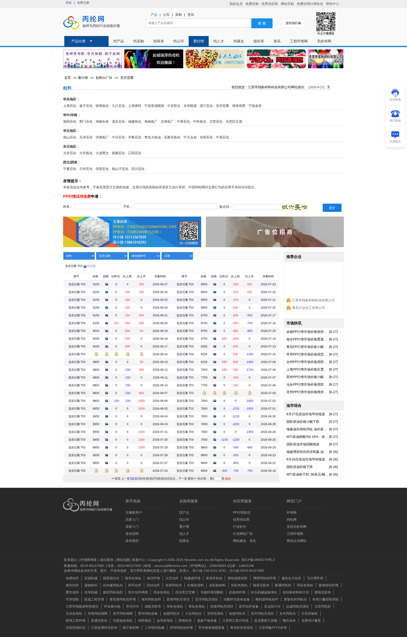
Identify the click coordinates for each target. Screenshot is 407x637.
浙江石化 (206, 106)
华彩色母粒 (175, 606)
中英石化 (222, 137)
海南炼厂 (151, 121)
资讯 (190, 14)
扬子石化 (86, 106)
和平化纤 (134, 585)
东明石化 (206, 137)
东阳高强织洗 (75, 627)
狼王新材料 (131, 627)
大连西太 (102, 153)
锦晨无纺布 (261, 585)
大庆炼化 (86, 153)
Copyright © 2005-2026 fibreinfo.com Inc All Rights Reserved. (194, 560)
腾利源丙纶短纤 (266, 599)
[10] (167, 478)
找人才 (218, 41)
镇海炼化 (102, 106)
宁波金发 (255, 106)
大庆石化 (69, 153)
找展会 (238, 41)
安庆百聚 (127, 78)
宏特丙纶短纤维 (181, 627)
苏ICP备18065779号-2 (258, 560)
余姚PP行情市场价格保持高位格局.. (307, 332)
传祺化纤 (72, 578)
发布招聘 (132, 534)
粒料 (67, 88)
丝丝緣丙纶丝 (113, 585)
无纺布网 (324, 41)
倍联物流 (144, 620)
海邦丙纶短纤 (151, 599)
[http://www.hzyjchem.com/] (215, 58)
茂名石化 (118, 121)
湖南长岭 (102, 121)
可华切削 (72, 599)
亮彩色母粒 (305, 585)
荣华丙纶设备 (148, 613)
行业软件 (239, 526)
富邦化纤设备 (249, 606)
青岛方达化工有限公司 (308, 304)
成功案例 (107, 560)
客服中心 (139, 560)
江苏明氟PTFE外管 (273, 627)
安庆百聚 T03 (73, 266)
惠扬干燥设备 (207, 620)
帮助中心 (332, 4)
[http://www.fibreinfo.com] (275, 244)
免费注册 (83, 2)
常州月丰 (132, 606)
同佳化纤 (153, 585)
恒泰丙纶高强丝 (221, 606)
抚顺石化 (118, 153)
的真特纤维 (237, 592)
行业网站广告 (243, 534)
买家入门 (132, 519)
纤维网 (292, 512)
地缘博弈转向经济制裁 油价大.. (307, 452)
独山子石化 (120, 169)
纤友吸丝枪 (112, 606)
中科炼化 (199, 121)
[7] (155, 478)
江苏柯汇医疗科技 (235, 620)
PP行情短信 (241, 512)
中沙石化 (118, 137)
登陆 (68, 2)
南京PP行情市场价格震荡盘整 (307, 339)
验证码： (225, 207)
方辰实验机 (309, 613)
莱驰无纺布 (322, 592)
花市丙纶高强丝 (262, 613)
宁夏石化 (69, 169)
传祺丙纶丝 (173, 585)
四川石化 (138, 169)
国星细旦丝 (111, 578)
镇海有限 (238, 106)
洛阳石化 (69, 121)
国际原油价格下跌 (299, 467)
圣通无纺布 (99, 620)
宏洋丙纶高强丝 (206, 599)
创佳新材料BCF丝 (296, 592)
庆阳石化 (102, 169)
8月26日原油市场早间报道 (305, 459)
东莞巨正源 (234, 121)
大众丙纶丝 (193, 613)
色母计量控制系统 (325, 599)
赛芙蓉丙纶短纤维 (123, 599)
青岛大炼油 (152, 137)
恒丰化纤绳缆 (138, 592)
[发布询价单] (293, 23)
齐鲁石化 (134, 137)
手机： (128, 206)
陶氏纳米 (289, 620)
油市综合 (293, 405)
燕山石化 (69, 137)
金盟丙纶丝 (171, 613)
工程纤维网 (299, 41)
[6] (151, 478)
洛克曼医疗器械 (265, 620)
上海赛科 (134, 106)
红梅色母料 (195, 585)
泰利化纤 (72, 585)
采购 (178, 14)
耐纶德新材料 (238, 578)
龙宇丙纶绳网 (123, 613)
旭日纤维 (153, 578)
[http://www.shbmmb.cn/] (92, 58)
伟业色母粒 (161, 592)
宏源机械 (91, 578)
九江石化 (118, 106)
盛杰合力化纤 (291, 578)
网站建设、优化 (244, 541)
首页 (67, 78)
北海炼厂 (167, 121)
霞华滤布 (72, 592)
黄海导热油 (214, 578)
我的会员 (236, 4)
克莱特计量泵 (311, 620)
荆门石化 (86, 121)
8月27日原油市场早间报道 (305, 414)
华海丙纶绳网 (97, 613)
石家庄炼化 (172, 137)
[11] (172, 478)
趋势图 (91, 266)
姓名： (68, 206)
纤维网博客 (89, 560)
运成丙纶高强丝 (297, 606)
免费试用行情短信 (310, 4)
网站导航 (287, 4)
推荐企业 (293, 257)
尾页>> (192, 478)
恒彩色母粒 (239, 585)
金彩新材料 (217, 585)
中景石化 (183, 121)
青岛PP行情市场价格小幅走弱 (307, 347)
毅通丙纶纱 (283, 585)
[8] (158, 478)
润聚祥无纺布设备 (237, 599)
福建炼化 (134, 121)
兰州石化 (86, 169)
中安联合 (173, 106)
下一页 (183, 478)
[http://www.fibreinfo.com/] (132, 244)
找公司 (178, 41)
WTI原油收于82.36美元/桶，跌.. (307, 474)
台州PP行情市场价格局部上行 (307, 362)
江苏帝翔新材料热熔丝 (82, 606)
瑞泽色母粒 (133, 578)
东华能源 (190, 106)
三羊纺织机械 (154, 627)
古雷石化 (216, 121)
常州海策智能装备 (211, 627)
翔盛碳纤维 (192, 578)
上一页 (125, 478)
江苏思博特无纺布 (104, 627)
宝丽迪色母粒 (123, 620)
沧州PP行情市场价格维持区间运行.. (307, 392)
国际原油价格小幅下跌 (302, 421)
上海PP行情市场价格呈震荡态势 (307, 369)
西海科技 (185, 620)
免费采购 (252, 4)
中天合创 (190, 137)
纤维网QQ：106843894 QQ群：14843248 (222, 566)
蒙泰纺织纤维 (328, 585)
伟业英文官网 (185, 592)
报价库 (258, 41)
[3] (140, 478)
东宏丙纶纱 (322, 606)
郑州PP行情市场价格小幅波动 (307, 377)
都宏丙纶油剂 (113, 592)
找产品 (118, 41)
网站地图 (123, 560)
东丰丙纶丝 (287, 613)
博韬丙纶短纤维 (264, 578)
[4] (143, 478)
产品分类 (78, 41)
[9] (162, 478)
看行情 (198, 41)
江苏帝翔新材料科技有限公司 (313, 296)
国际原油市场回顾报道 (302, 444)
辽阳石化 (134, 153)
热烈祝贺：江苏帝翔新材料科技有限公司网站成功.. (263, 87)
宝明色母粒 (215, 613)
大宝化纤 (172, 578)
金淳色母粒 (165, 620)
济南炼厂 (102, 137)
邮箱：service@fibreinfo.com (166, 566)
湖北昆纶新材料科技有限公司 (313, 311)
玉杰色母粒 (74, 613)
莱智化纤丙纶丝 (295, 599)
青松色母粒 (196, 606)
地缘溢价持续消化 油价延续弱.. (307, 429)
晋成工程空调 (94, 599)
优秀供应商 (269, 4)
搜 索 (262, 23)
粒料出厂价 (104, 78)
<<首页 (116, 478)
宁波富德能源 (154, 106)
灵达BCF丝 (272, 606)
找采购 (138, 41)
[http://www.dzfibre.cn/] (276, 58)
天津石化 (86, 137)
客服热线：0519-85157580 (84, 566)
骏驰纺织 (91, 585)
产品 (154, 14)
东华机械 (91, 592)
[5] (147, 478)
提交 (332, 208)
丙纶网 (292, 519)
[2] (136, 478)
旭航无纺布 (153, 606)
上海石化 (69, 106)
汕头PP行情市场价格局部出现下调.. (307, 384)
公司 (166, 14)
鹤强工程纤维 (75, 620)
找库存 (158, 41)
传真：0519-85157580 (124, 566)
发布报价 (132, 541)
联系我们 (71, 560)
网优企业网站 (296, 541)
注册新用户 (134, 512)
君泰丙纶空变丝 (178, 599)
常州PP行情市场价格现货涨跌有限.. (307, 354)
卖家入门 (132, 526)
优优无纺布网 (296, 526)
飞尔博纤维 (315, 578)
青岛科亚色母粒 (241, 627)
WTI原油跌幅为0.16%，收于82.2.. (307, 437)
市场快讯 (293, 323)
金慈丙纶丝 (237, 613)
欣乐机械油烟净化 (264, 592)
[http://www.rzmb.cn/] (153, 58)
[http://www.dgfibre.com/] (325, 66)
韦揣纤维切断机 (212, 592)
